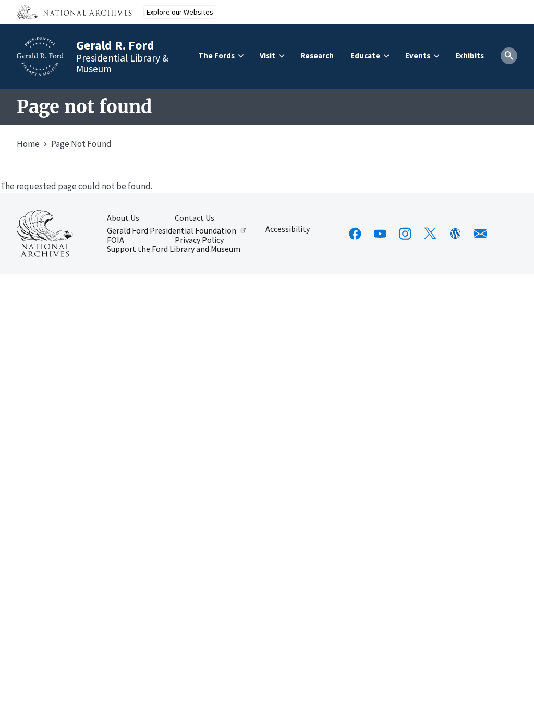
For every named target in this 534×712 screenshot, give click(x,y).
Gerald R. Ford (115, 45)
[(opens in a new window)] (355, 233)
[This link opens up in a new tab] (45, 233)
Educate (365, 55)
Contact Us (194, 218)
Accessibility (287, 229)
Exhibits (469, 55)
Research (317, 55)
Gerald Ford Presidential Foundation (171, 230)
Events (417, 55)
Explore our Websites (180, 12)
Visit (267, 55)
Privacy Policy (199, 240)
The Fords (216, 55)
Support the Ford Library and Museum (173, 249)
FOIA (115, 240)
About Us (123, 218)
